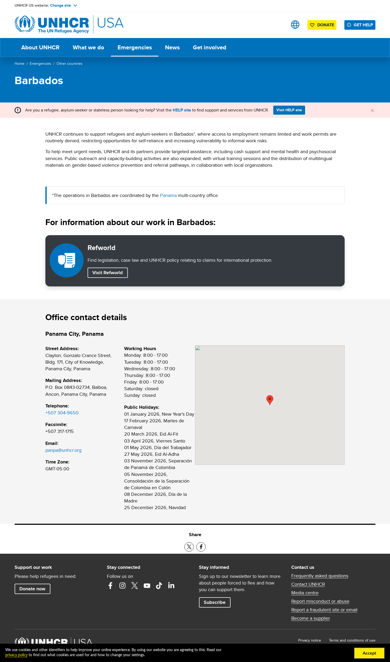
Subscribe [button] (215, 602)
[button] (269, 400)
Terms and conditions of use (352, 640)
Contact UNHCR (308, 584)
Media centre (305, 593)
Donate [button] (325, 25)
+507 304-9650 (62, 412)
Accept (369, 653)
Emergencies (135, 47)
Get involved (209, 47)
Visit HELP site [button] (289, 110)
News (172, 47)
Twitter (134, 585)
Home (19, 63)
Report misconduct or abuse (320, 601)
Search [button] (278, 24)
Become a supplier (310, 618)
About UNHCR (40, 47)
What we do (88, 47)
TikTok (159, 585)
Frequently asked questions (319, 576)
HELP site (182, 110)
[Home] (52, 24)
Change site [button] (60, 5)
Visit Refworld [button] (110, 272)
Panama (168, 195)
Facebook (110, 585)
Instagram (122, 585)
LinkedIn (171, 585)
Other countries (70, 63)
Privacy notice (309, 640)
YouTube (147, 585)
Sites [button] (295, 24)
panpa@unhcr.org (63, 450)
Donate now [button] (32, 588)
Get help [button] (363, 25)
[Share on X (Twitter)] (189, 547)
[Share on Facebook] (201, 547)
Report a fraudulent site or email (324, 610)
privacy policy (16, 655)
